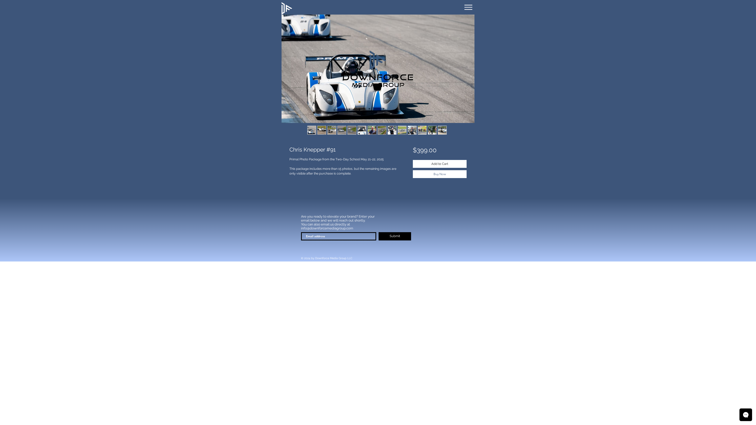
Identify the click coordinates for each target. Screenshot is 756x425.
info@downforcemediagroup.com (327, 228)
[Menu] (468, 7)
